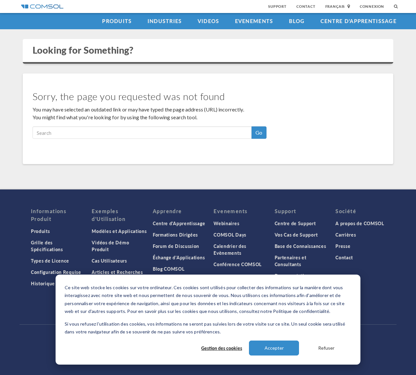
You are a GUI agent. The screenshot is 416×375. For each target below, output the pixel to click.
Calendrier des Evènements (230, 249)
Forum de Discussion (176, 246)
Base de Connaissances (300, 246)
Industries (165, 21)
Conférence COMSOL (238, 264)
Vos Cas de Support (296, 234)
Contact (306, 6)
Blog (297, 21)
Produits (117, 21)
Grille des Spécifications (47, 245)
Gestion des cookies (221, 348)
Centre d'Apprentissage (358, 21)
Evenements (254, 21)
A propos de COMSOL (359, 223)
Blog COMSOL (169, 268)
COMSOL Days (230, 234)
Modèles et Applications (119, 231)
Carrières (345, 234)
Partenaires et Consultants (290, 260)
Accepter (274, 348)
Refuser (326, 348)
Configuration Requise (56, 272)
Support (277, 6)
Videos (208, 21)
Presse (342, 246)
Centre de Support (295, 223)
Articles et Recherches (117, 272)
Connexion (372, 6)
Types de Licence (50, 260)
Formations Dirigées (175, 234)
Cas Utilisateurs (109, 260)
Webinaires (226, 223)
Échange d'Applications (179, 257)
